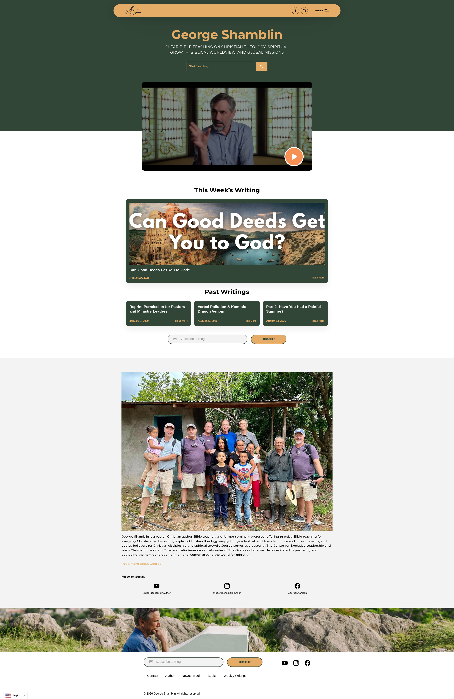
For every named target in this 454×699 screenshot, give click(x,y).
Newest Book (191, 676)
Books (212, 676)
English (16, 695)
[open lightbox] (227, 126)
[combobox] (15, 695)
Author (170, 676)
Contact (152, 676)
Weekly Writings (235, 676)
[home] (133, 10)
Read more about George (141, 563)
